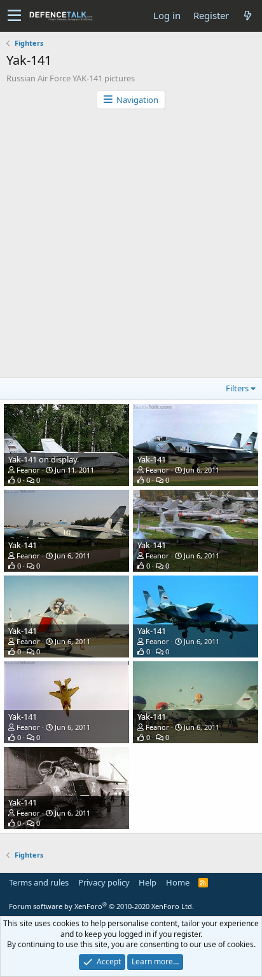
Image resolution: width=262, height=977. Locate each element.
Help (147, 882)
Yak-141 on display (43, 459)
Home (178, 882)
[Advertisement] (131, 246)
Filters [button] (237, 388)
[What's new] (247, 15)
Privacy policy (104, 882)
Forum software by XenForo (101, 906)
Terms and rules (39, 882)
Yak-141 (151, 459)
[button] (14, 16)
